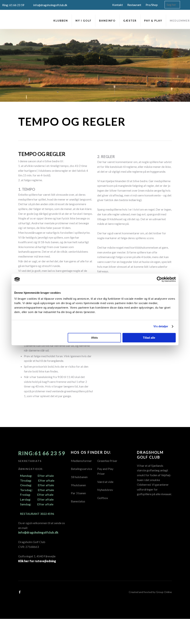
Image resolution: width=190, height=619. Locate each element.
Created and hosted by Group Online (150, 592)
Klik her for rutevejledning (37, 561)
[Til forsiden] (9, 20)
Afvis (94, 337)
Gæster (130, 20)
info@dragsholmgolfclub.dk (38, 532)
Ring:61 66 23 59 (41, 453)
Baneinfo (107, 20)
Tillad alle (149, 337)
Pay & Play (153, 20)
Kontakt (117, 4)
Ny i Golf (83, 20)
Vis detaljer (160, 326)
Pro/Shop (152, 4)
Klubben (60, 20)
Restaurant (134, 4)
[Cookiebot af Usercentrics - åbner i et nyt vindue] (159, 279)
